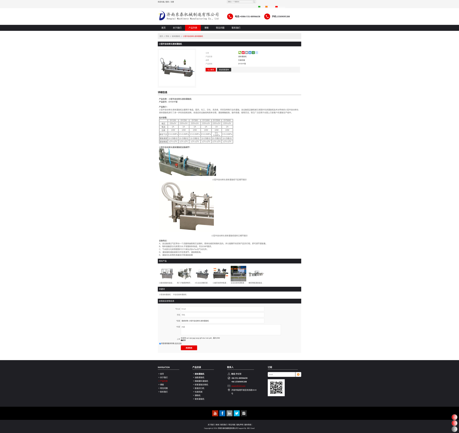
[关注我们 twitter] (237, 413)
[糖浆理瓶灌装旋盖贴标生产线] (256, 273)
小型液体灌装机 (165, 294)
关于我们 (177, 27)
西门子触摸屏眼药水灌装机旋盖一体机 (184, 283)
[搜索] (254, 2)
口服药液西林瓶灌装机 (220, 283)
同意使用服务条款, (171, 343)
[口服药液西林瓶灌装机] (220, 273)
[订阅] (298, 374)
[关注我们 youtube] (215, 413)
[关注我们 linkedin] (229, 413)
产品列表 (193, 27)
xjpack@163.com (238, 386)
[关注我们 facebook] (222, 413)
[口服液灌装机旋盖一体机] (167, 273)
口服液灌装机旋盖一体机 (167, 283)
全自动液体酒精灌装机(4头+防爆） (238, 283)
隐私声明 (239, 424)
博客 (206, 27)
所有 (167, 36)
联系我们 (236, 27)
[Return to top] (454, 429)
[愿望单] (454, 423)
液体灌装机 (176, 36)
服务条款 (178, 343)
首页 (163, 27)
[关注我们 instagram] (244, 413)
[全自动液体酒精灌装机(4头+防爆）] (238, 273)
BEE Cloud (250, 428)
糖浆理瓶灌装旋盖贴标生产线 (256, 283)
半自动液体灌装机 (179, 294)
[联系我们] (454, 417)
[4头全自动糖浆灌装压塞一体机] (202, 273)
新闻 (217, 424)
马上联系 (210, 70)
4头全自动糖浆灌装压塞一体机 (202, 283)
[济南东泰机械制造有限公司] (189, 16)
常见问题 (220, 27)
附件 (184, 340)
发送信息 (189, 348)
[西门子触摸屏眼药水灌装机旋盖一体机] (184, 273)
